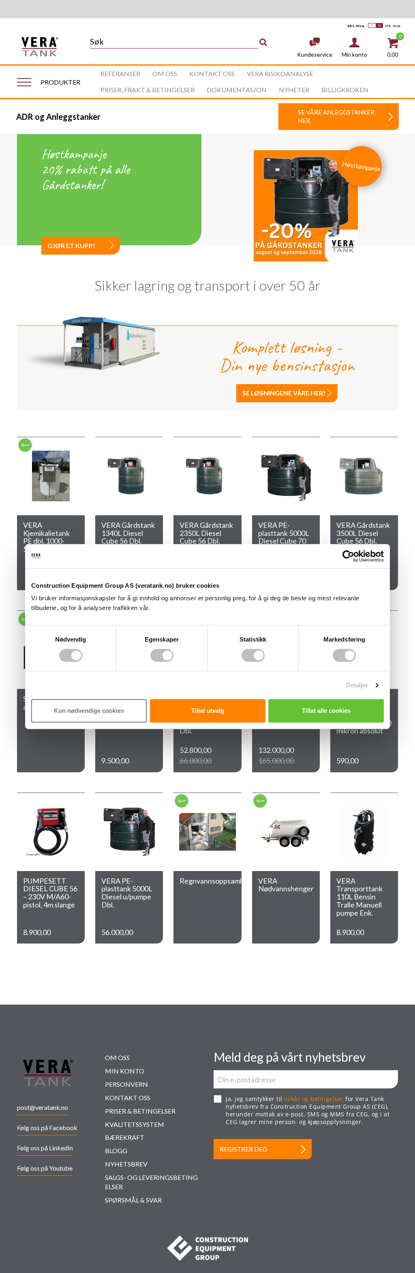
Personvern (126, 1084)
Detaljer (357, 685)
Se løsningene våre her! (283, 393)
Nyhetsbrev (126, 1164)
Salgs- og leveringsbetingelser (151, 1181)
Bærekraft (124, 1137)
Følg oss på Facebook (47, 1127)
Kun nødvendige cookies (89, 710)
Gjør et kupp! (71, 245)
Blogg (116, 1150)
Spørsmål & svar (133, 1200)
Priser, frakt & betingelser (148, 90)
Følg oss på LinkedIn (45, 1148)
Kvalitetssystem (134, 1124)
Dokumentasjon (237, 90)
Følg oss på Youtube (45, 1168)
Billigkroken (344, 90)
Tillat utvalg (207, 710)
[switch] (161, 655)
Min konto (124, 1071)
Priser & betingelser (140, 1111)
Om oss (164, 73)
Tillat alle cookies (326, 710)
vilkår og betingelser (314, 1099)
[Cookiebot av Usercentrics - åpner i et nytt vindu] (348, 556)
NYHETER (294, 90)
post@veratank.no (42, 1107)
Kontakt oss (212, 73)
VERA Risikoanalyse (280, 73)
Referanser (120, 73)
